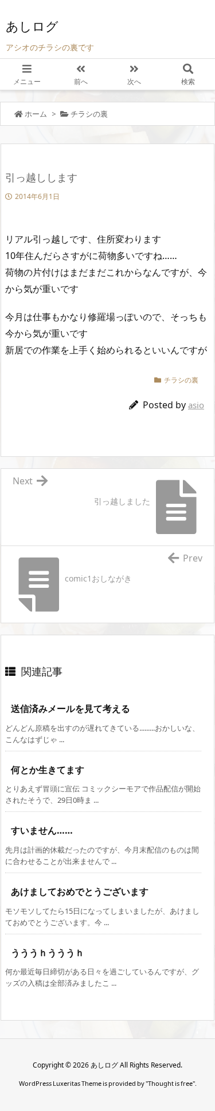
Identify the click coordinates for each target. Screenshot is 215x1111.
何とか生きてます (47, 769)
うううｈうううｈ (47, 952)
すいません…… (42, 830)
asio (196, 405)
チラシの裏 (89, 114)
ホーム (36, 114)
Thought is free (170, 1083)
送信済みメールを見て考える (70, 708)
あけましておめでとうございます (79, 891)
